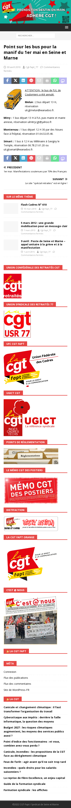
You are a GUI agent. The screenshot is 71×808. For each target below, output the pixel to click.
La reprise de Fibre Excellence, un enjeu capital (34, 778)
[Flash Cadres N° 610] (11, 208)
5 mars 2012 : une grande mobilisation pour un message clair (44, 224)
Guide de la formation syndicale (25, 784)
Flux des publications (16, 677)
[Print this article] (47, 81)
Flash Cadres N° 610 (34, 204)
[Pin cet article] (31, 81)
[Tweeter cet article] (15, 81)
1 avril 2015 (29, 251)
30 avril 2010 (13, 67)
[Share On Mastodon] (63, 81)
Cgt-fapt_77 (32, 67)
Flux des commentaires (17, 683)
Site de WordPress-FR (16, 690)
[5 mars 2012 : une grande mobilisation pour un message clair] (11, 226)
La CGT (14, 699)
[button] (66, 27)
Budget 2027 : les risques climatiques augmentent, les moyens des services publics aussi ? (34, 731)
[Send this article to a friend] (39, 81)
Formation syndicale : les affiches (26, 790)
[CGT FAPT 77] (35, 21)
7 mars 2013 (29, 230)
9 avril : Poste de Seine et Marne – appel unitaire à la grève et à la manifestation (43, 244)
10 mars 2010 (30, 208)
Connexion (10, 671)
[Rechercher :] (35, 35)
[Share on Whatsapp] (55, 81)
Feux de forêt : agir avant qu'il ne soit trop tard (35, 762)
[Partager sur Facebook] (7, 81)
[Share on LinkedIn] (23, 81)
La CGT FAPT (18, 651)
